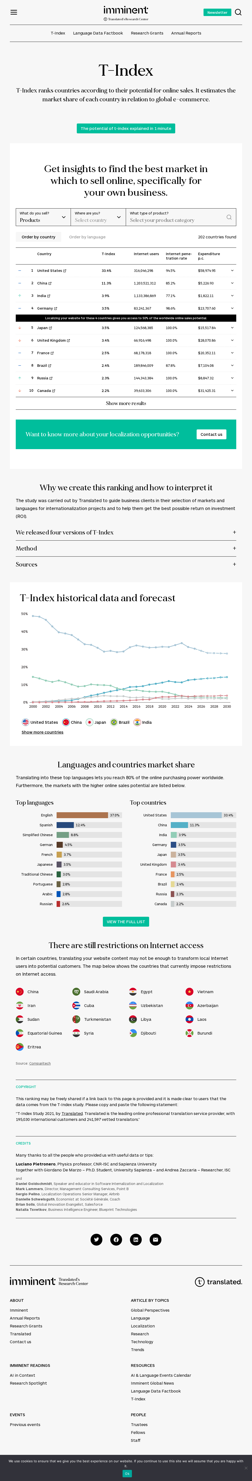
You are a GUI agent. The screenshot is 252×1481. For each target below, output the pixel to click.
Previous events (25, 1424)
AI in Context (22, 1375)
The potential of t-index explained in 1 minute (126, 128)
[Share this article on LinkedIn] (136, 1240)
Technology (142, 1341)
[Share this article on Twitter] (96, 1240)
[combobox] (98, 217)
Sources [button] (26, 564)
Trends (137, 1349)
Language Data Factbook (98, 33)
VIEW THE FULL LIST (126, 921)
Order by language (87, 236)
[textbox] (93, 220)
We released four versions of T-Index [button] (65, 532)
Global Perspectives (150, 1310)
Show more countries (42, 732)
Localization (143, 1325)
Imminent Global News (152, 1383)
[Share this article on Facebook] (116, 1240)
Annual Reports (186, 33)
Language (140, 1318)
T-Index (58, 33)
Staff (136, 1440)
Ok (127, 1474)
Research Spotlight (28, 1383)
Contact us (211, 434)
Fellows (138, 1432)
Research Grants (147, 33)
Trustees (139, 1424)
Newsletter (217, 12)
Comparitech (40, 1063)
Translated (72, 1113)
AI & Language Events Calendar (161, 1375)
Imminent (19, 1310)
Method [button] (26, 548)
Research (140, 1333)
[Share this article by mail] (155, 1240)
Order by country (38, 236)
